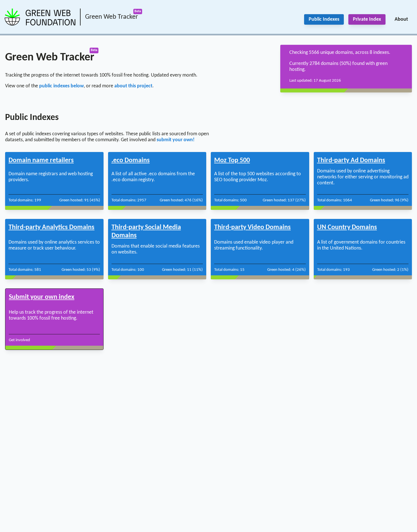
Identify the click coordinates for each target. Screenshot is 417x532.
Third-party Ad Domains (351, 160)
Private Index (367, 19)
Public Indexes (324, 19)
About (401, 19)
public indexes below (61, 86)
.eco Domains (130, 160)
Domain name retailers (41, 160)
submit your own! (176, 140)
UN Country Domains (347, 227)
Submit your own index (41, 297)
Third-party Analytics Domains (51, 227)
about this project (133, 86)
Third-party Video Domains (252, 227)
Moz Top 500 (232, 160)
